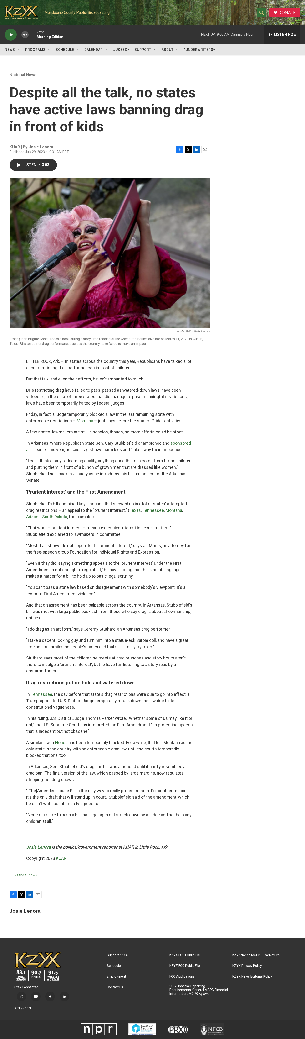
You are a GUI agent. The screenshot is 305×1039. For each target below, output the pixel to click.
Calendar (93, 50)
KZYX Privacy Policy (247, 966)
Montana (85, 420)
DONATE (286, 12)
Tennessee (153, 510)
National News (23, 74)
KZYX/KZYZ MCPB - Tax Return (256, 955)
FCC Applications (182, 976)
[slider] (32, 34)
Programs (35, 50)
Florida (61, 742)
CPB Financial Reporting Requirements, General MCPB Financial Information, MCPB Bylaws (198, 990)
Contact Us (115, 987)
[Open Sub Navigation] (18, 50)
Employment (116, 976)
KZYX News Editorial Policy (252, 976)
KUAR (61, 858)
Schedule (65, 50)
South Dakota (54, 516)
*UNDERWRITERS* (199, 50)
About (167, 50)
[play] (11, 34)
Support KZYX (117, 955)
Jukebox (121, 50)
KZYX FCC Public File (184, 955)
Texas (135, 510)
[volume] (25, 34)
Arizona (33, 516)
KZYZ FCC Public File (184, 966)
